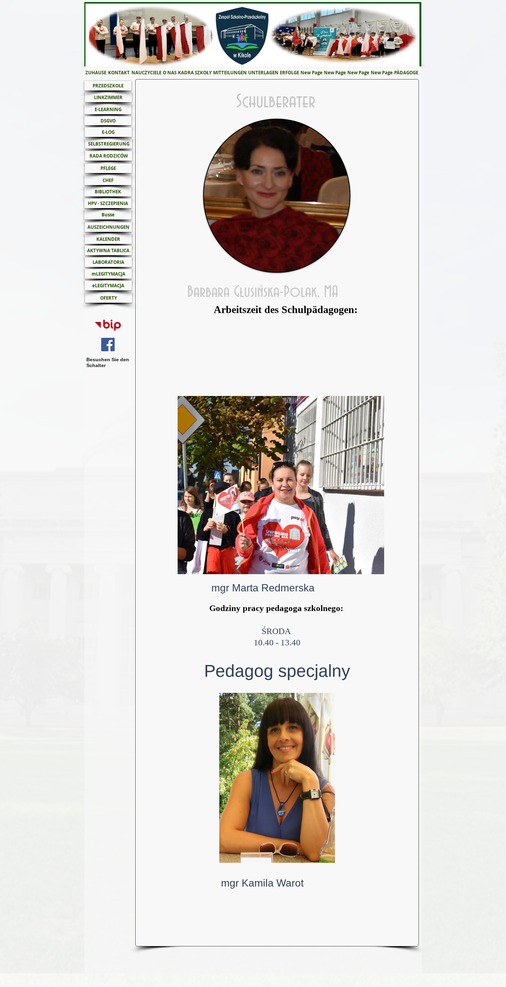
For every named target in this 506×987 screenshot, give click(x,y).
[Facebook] (108, 344)
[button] (169, 72)
